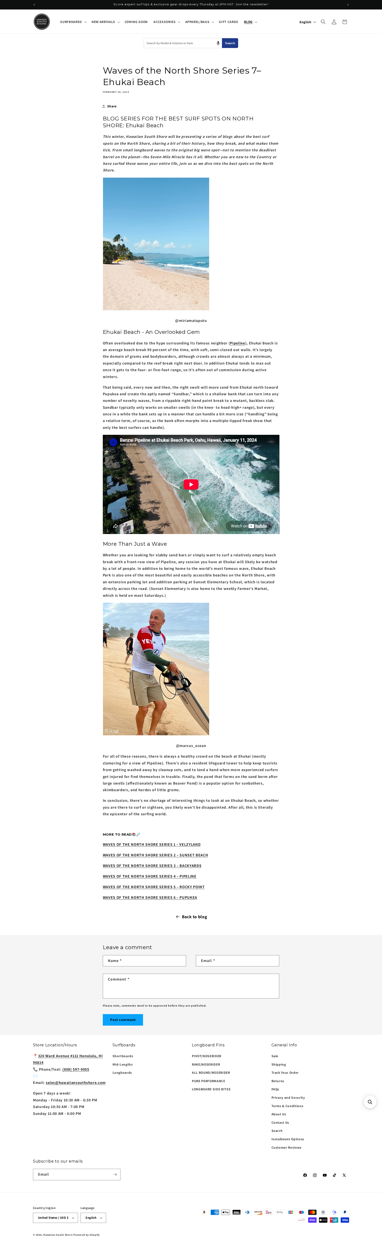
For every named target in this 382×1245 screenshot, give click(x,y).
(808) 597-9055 (75, 1069)
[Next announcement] (348, 4)
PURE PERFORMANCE (208, 1081)
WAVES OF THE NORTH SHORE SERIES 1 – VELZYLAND (152, 844)
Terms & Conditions (287, 1106)
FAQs (275, 1089)
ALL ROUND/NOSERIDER (211, 1072)
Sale (275, 1056)
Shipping (278, 1064)
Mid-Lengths (123, 1064)
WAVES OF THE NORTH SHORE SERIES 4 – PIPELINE (150, 876)
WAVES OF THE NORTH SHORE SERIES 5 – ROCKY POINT (154, 886)
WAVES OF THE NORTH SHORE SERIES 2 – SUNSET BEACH (155, 854)
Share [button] (112, 106)
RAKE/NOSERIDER (206, 1064)
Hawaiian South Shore (58, 1234)
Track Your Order (285, 1072)
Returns (278, 1081)
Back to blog (194, 917)
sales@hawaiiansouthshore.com (76, 1082)
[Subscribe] (115, 1174)
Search (230, 43)
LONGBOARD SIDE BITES (211, 1089)
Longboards (122, 1072)
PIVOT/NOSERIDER (206, 1056)
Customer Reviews (286, 1147)
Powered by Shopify (86, 1234)
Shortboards (123, 1056)
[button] (72, 22)
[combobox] (183, 43)
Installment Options (287, 1139)
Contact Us (280, 1122)
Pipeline (237, 343)
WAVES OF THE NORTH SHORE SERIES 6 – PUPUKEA (150, 897)
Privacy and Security (288, 1097)
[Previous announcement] (34, 4)
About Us (278, 1114)
